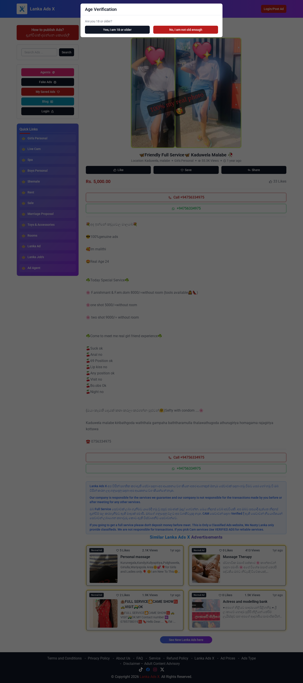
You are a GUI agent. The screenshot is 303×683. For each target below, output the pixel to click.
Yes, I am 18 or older (117, 29)
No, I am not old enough (185, 29)
